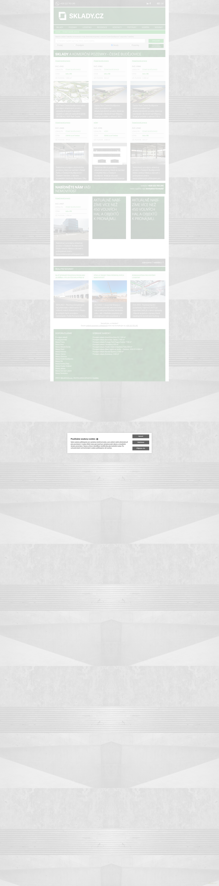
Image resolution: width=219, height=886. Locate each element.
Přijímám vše (141, 448)
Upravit (140, 436)
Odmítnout (140, 442)
